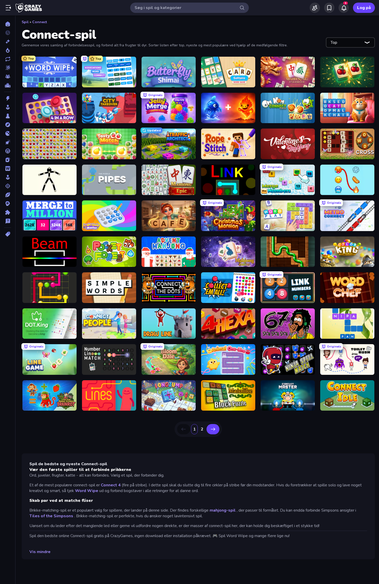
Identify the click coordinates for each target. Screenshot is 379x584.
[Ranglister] (7, 85)
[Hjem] (7, 24)
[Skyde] (7, 186)
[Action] (7, 98)
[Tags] (7, 234)
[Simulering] (7, 177)
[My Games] (329, 8)
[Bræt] (7, 116)
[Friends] (315, 8)
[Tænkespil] (7, 212)
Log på (364, 8)
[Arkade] (7, 107)
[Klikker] (7, 142)
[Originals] (7, 67)
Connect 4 (111, 485)
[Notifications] (344, 8)
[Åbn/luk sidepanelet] (8, 8)
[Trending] (7, 50)
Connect (39, 22)
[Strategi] (7, 203)
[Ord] (7, 168)
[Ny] (7, 41)
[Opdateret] (7, 59)
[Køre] (7, 151)
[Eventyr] (7, 124)
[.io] (7, 133)
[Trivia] (7, 221)
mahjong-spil (223, 510)
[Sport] (7, 194)
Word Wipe (86, 491)
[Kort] (7, 159)
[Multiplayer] (7, 76)
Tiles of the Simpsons (51, 516)
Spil (25, 22)
